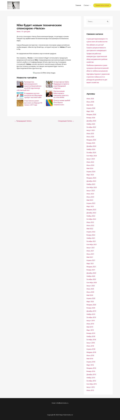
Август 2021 (91, 248)
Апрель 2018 (91, 349)
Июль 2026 (90, 99)
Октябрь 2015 (91, 381)
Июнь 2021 (90, 254)
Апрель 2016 (91, 362)
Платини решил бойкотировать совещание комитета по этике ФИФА (60, 94)
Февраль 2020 (91, 305)
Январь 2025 (91, 143)
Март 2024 (90, 175)
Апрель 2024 (91, 172)
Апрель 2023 (91, 203)
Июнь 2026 (90, 102)
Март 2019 (90, 330)
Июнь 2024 (90, 165)
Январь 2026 (91, 118)
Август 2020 (91, 286)
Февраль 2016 (91, 368)
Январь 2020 (91, 308)
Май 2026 (90, 105)
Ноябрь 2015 (91, 378)
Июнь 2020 (90, 292)
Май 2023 (90, 200)
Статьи (86, 5)
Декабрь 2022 (91, 213)
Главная (78, 5)
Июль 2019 (90, 324)
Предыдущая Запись (23, 121)
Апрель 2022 (91, 232)
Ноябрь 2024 (91, 149)
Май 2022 (90, 229)
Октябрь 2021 (91, 241)
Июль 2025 (90, 133)
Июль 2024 (90, 162)
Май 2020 (90, 295)
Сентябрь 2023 (92, 187)
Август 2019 (91, 321)
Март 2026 (90, 111)
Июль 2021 (90, 251)
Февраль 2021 (91, 267)
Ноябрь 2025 (91, 124)
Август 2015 (91, 387)
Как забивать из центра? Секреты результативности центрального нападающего (96, 47)
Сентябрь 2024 (92, 156)
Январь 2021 (91, 270)
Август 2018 (91, 343)
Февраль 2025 (91, 140)
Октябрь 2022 (91, 219)
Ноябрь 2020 (91, 276)
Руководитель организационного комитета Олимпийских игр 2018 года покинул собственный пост (29, 86)
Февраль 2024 (91, 178)
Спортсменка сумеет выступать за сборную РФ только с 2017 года (33, 103)
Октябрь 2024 (91, 153)
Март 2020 (90, 302)
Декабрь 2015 (91, 374)
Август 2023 (91, 191)
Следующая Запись (66, 121)
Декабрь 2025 (91, 121)
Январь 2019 (91, 333)
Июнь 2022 (90, 225)
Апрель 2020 (91, 298)
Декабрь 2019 (91, 311)
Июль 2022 (90, 222)
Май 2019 (90, 327)
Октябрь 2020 (91, 279)
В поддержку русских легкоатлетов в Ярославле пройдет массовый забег (33, 95)
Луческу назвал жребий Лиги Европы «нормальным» (61, 102)
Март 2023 (90, 206)
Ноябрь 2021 (91, 238)
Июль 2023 (90, 194)
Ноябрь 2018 (91, 336)
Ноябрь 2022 (91, 216)
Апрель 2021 (91, 260)
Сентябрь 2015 (92, 384)
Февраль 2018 (91, 352)
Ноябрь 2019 (91, 314)
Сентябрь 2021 (92, 244)
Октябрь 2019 (91, 317)
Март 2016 (90, 365)
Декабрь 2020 (91, 273)
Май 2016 (90, 359)
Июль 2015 (90, 390)
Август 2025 (91, 130)
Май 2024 (90, 168)
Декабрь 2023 (91, 181)
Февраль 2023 (91, 210)
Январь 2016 (91, 371)
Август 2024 (91, 159)
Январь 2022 (91, 235)
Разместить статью (102, 5)
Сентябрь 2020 (92, 282)
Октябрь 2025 (91, 127)
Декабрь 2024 (91, 146)
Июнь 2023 (90, 197)
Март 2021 (90, 263)
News (18, 31)
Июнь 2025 (90, 137)
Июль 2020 (90, 289)
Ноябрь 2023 (91, 184)
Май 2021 (90, 257)
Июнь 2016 (90, 355)
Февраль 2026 (91, 114)
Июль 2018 (90, 346)
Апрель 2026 (91, 108)
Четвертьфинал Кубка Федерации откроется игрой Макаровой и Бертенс (61, 85)
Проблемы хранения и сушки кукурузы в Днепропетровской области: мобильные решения (97, 68)
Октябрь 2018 (91, 340)
